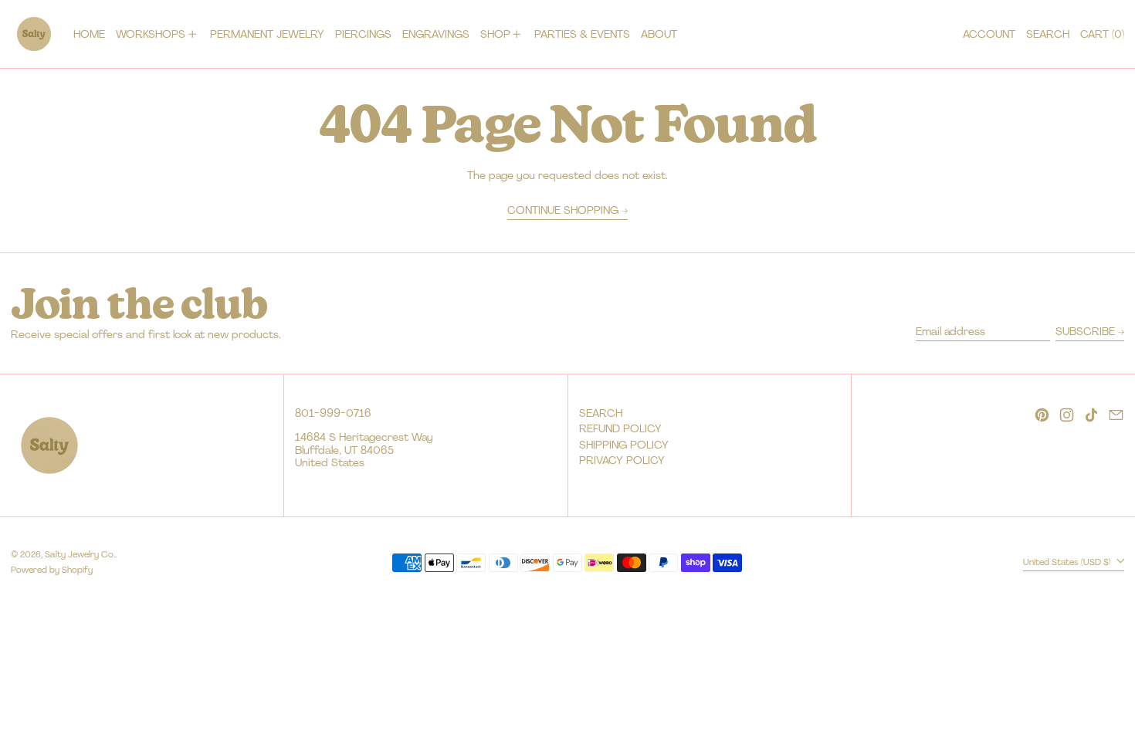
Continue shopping (562, 210)
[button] (1047, 34)
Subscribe (1085, 331)
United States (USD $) (1068, 562)
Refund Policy (620, 428)
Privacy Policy (622, 460)
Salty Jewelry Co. (80, 554)
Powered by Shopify (52, 569)
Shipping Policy (624, 445)
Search (600, 413)
